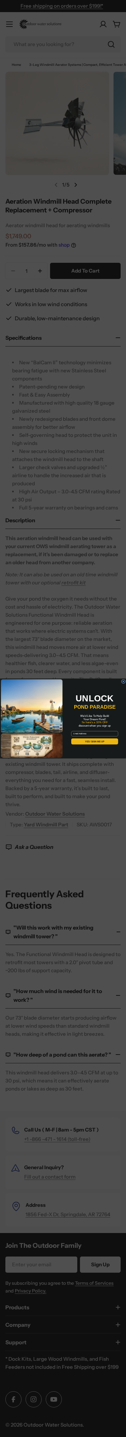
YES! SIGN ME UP (94, 741)
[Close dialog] (123, 682)
